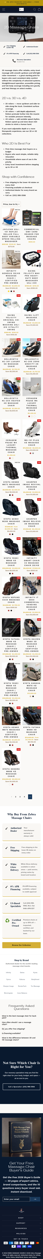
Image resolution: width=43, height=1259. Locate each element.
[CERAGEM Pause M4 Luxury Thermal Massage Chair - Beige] (12, 458)
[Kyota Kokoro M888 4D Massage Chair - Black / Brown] (12, 784)
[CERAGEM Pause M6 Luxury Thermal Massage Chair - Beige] (32, 416)
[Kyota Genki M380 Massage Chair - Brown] (10, 534)
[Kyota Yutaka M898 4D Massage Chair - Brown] (30, 745)
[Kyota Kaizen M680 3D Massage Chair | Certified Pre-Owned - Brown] (30, 659)
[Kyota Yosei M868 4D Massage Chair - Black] (10, 573)
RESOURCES (21, 1228)
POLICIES (21, 1233)
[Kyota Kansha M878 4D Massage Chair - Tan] (30, 696)
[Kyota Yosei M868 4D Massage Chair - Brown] (12, 573)
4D (36, 131)
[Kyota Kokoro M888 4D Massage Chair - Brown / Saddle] (10, 784)
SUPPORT (20, 1223)
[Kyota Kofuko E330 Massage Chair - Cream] (14, 610)
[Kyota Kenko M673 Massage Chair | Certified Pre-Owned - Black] (10, 745)
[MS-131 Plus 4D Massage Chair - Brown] (30, 453)
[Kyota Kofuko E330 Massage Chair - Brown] (9, 610)
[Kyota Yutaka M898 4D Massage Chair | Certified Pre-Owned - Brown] (12, 659)
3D (30, 131)
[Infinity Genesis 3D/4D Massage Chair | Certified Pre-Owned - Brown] (14, 291)
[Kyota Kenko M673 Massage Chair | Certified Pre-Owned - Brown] (12, 745)
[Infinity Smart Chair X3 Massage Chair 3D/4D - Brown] (33, 573)
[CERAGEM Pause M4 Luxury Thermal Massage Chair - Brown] (10, 458)
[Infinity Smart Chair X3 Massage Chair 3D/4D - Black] (30, 573)
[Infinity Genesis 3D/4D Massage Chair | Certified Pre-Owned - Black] (11, 291)
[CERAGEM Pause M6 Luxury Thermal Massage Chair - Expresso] (34, 416)
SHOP (21, 1218)
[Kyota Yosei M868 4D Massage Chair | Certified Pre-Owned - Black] (10, 703)
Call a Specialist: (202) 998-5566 (21, 1087)
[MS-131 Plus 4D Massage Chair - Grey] (33, 453)
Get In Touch (21, 1239)
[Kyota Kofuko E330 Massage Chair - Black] (11, 610)
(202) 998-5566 (19, 195)
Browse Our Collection (21, 945)
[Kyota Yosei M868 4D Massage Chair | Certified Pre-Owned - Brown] (12, 703)
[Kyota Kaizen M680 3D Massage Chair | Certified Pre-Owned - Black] (33, 659)
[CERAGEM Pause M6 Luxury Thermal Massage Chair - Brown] (29, 416)
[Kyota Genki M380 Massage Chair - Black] (12, 534)
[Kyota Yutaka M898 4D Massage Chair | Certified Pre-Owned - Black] (10, 659)
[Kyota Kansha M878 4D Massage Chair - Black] (33, 696)
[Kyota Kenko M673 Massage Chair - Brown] (12, 495)
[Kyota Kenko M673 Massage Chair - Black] (10, 495)
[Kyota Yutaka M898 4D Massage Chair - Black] (33, 745)
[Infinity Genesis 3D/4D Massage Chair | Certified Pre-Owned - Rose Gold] (9, 291)
